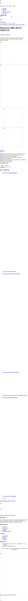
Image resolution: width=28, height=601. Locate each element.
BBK (23, 24)
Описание (2, 150)
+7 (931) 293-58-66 (11, 546)
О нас (4, 10)
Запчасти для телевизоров (9, 24)
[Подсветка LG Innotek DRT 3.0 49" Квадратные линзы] (12, 393)
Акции (4, 526)
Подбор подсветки (7, 531)
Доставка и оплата (7, 11)
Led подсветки (19, 24)
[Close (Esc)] (0, 599)
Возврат (4, 530)
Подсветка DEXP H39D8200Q (9, 271)
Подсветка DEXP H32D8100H (9, 496)
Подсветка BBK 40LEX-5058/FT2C (8, 515)
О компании (5, 535)
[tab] (14, 150)
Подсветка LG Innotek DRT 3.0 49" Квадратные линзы (15, 395)
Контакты (5, 13)
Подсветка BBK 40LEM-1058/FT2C (8, 500)
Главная (4, 8)
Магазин (4, 9)
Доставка (5, 529)
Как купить (5, 527)
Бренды (4, 537)
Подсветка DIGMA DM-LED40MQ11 (11, 372)
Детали (1, 151)
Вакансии (5, 539)
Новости (4, 538)
